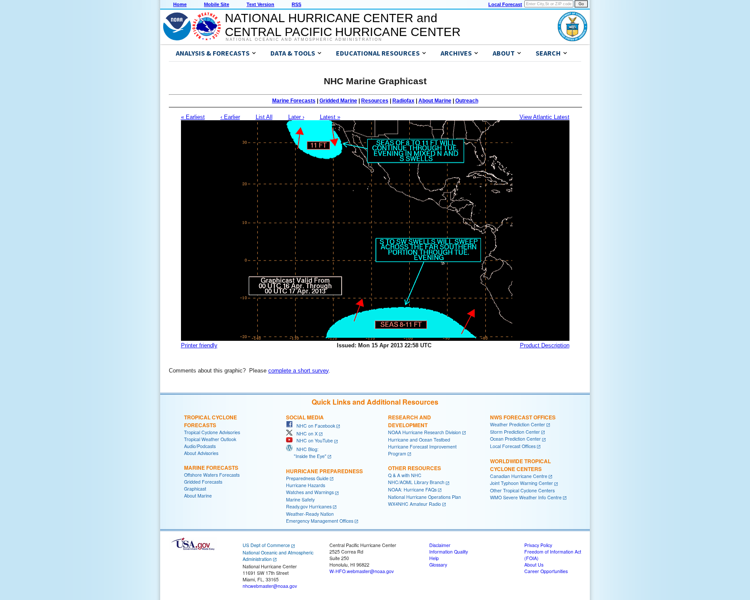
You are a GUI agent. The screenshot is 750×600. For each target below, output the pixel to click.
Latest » (330, 117)
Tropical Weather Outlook (210, 439)
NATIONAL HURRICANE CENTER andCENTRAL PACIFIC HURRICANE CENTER (343, 25)
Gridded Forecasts (203, 481)
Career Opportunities (546, 571)
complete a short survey (298, 370)
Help (434, 558)
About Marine (434, 101)
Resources (374, 101)
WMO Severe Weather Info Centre (526, 497)
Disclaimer (440, 545)
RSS (296, 4)
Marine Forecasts (294, 101)
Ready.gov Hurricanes (309, 506)
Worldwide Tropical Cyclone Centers (520, 465)
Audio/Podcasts (200, 446)
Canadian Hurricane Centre (518, 476)
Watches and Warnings (310, 492)
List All (264, 117)
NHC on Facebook (314, 425)
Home (180, 4)
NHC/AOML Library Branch (416, 482)
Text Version (260, 4)
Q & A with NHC (404, 475)
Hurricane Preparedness (324, 471)
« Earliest (193, 117)
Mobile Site (216, 4)
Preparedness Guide (307, 478)
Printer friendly (199, 345)
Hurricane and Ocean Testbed (419, 439)
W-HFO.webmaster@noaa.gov (361, 571)
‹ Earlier (230, 117)
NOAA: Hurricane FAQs (412, 489)
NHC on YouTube (313, 440)
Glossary (438, 564)
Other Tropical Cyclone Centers (522, 490)
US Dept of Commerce (266, 545)
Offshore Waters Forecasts (212, 474)
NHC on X (305, 433)
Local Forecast (505, 4)
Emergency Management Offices (319, 521)
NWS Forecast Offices (523, 417)
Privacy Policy (538, 545)
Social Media (305, 417)
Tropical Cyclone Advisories (212, 432)
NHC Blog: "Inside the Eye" (306, 452)
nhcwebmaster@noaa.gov (270, 586)
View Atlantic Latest (544, 117)
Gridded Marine (338, 101)
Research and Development (409, 421)
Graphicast (195, 488)
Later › (296, 117)
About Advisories (201, 453)
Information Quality (448, 551)
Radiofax (403, 101)
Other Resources (414, 468)
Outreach (466, 101)
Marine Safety (300, 499)
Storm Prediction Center (515, 432)
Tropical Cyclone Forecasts (210, 421)
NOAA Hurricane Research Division (424, 432)
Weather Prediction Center (517, 424)
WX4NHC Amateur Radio (414, 504)
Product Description (544, 345)
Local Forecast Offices (513, 446)
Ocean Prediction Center (515, 438)
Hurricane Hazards (305, 485)
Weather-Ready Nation (310, 514)
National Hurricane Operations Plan (424, 497)
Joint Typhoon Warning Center (521, 483)
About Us (533, 564)
